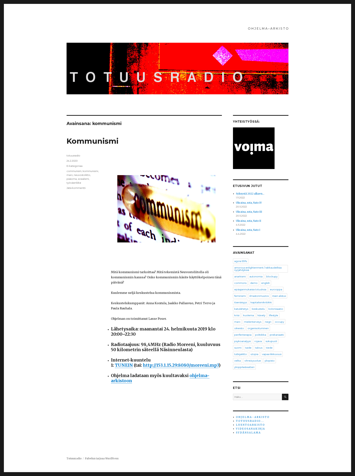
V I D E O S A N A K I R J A (250, 428)
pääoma (72, 178)
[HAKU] (285, 397)
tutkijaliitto (240, 354)
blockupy (272, 276)
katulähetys (241, 308)
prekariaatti (277, 334)
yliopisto (270, 360)
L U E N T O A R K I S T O (250, 424)
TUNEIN (124, 365)
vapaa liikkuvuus (271, 354)
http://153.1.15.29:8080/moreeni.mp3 (181, 365)
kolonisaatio (275, 308)
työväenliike (74, 182)
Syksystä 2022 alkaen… (250, 193)
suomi (237, 347)
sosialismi (83, 178)
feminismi (240, 295)
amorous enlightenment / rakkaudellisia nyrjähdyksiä (258, 268)
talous (258, 347)
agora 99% (240, 261)
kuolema (248, 315)
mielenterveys (252, 321)
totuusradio (73, 155)
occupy (279, 321)
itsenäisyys (240, 302)
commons (240, 282)
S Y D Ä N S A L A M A (248, 432)
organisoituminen (258, 328)
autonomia (256, 276)
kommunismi (90, 171)
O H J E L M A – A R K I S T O (268, 28)
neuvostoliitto (82, 174)
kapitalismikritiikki (261, 302)
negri (268, 321)
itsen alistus (279, 295)
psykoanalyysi (242, 341)
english (265, 282)
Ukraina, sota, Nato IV (249, 202)
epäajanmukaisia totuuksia (250, 289)
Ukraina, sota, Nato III (249, 211)
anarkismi (240, 276)
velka (237, 360)
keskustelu (258, 308)
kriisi (236, 315)
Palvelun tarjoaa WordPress (102, 458)
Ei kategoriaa (74, 165)
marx (70, 174)
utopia (254, 354)
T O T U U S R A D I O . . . (249, 421)
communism (74, 171)
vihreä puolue (252, 360)
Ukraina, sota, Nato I (248, 230)
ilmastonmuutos (259, 295)
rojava (258, 341)
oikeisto (239, 328)
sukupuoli (271, 341)
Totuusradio (74, 458)
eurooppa (276, 289)
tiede (269, 347)
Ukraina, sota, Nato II (248, 220)
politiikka (260, 334)
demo (254, 282)
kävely (261, 315)
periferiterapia (242, 334)
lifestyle (273, 315)
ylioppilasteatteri (244, 367)
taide (248, 347)
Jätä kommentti (76, 187)
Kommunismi (93, 141)
